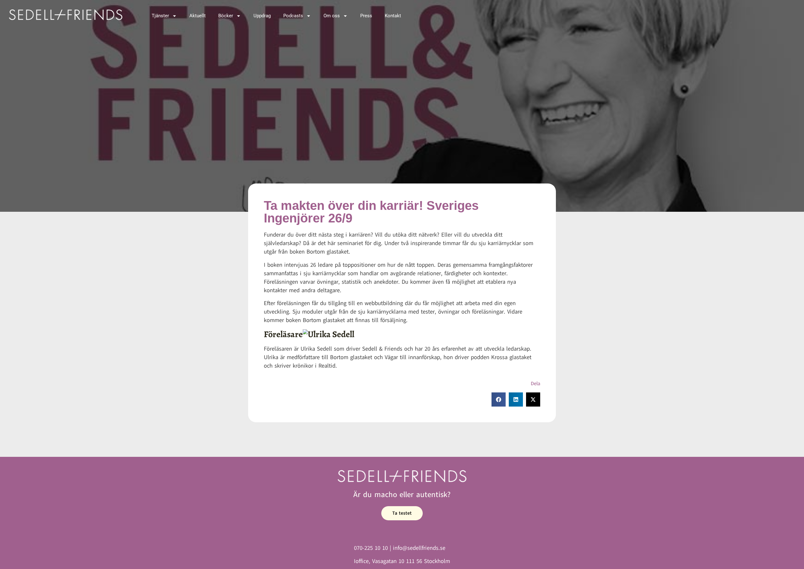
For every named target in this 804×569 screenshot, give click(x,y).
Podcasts (293, 16)
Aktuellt (197, 16)
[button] (499, 399)
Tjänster (160, 16)
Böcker (225, 16)
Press (366, 16)
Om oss (331, 16)
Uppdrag (262, 16)
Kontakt (393, 16)
